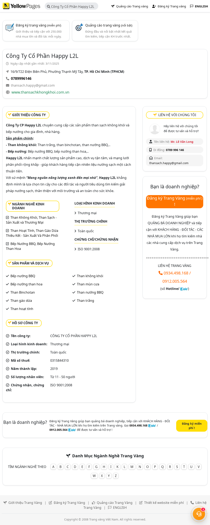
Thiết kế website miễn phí (164, 502)
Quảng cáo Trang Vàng (114, 502)
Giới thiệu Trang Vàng (25, 502)
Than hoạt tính (21, 309)
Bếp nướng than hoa (26, 284)
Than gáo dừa (21, 300)
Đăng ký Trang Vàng (69, 502)
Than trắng (85, 300)
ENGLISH (120, 507)
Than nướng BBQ (90, 292)
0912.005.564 (174, 281)
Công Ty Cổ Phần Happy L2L (72, 6)
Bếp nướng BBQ (22, 276)
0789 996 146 (175, 150)
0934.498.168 (176, 273)
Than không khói (90, 276)
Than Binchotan (22, 292)
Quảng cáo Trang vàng (131, 6)
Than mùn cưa (88, 284)
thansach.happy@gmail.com (33, 85)
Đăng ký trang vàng (38, 25)
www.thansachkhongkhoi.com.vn (40, 92)
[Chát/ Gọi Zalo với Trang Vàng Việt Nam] (184, 288)
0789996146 (21, 78)
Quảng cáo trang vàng (108, 25)
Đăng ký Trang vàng (171, 6)
